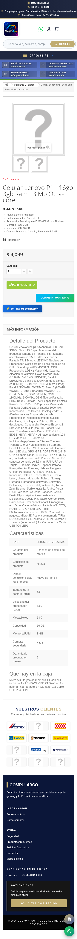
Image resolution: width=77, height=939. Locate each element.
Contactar (12, 853)
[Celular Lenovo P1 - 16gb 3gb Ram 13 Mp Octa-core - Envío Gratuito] (21, 164)
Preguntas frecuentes (19, 841)
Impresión (14, 239)
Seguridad (13, 836)
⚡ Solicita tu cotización (22, 308)
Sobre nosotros (16, 814)
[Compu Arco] (19, 29)
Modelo (7, 209)
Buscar (65, 44)
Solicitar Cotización (18, 847)
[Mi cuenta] (48, 29)
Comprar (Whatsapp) (55, 297)
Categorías (39, 55)
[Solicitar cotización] (69, 919)
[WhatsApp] (40, 29)
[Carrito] (56, 29)
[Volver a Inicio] (6, 85)
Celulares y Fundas (24, 85)
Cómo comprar (15, 820)
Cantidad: (12, 265)
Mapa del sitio (15, 858)
